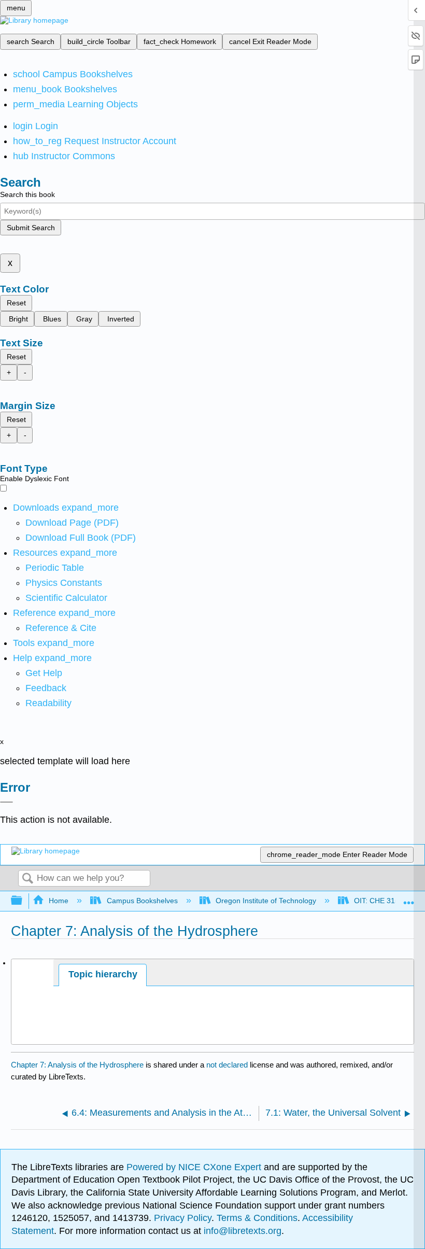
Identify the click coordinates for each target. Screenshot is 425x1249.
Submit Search (31, 227)
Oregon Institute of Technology (266, 900)
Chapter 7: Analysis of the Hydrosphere (77, 1064)
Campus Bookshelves (142, 900)
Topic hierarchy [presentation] (102, 974)
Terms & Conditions (257, 1218)
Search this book (27, 194)
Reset (16, 303)
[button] (45, 688)
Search (27, 879)
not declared (228, 1064)
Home (58, 900)
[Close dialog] (6, 802)
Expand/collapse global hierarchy (23, 900)
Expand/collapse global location (409, 897)
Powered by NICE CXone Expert (195, 1167)
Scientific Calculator (66, 598)
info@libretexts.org (241, 1231)
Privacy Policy (182, 1218)
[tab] (103, 975)
